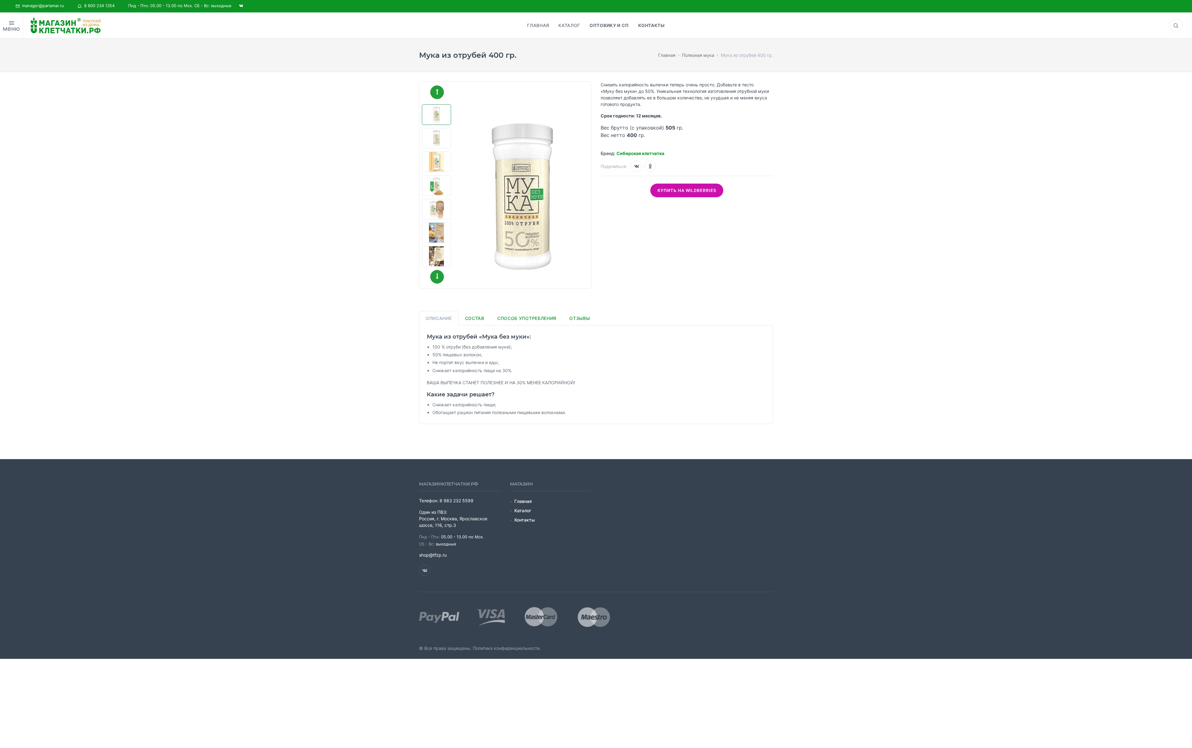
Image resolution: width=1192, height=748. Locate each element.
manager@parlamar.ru (42, 5)
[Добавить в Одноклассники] (650, 166)
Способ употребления (526, 318)
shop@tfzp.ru (433, 555)
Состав (474, 318)
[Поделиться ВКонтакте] (636, 166)
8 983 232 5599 (456, 500)
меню (11, 28)
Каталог (522, 510)
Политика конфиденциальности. (507, 648)
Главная (523, 501)
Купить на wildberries (686, 190)
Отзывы (579, 318)
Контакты (524, 519)
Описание (439, 318)
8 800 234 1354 (98, 5)
